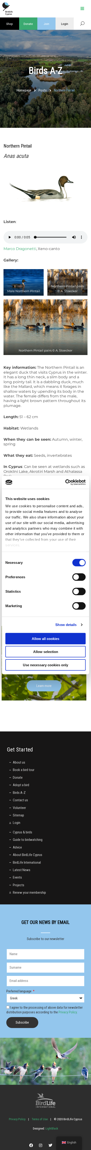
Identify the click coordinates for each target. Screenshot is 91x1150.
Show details (66, 625)
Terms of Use (40, 1119)
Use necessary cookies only (45, 665)
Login (64, 24)
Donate (28, 24)
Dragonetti (26, 249)
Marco (10, 249)
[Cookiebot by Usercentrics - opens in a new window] (65, 482)
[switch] (79, 577)
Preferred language (19, 991)
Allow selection (45, 652)
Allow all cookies (45, 638)
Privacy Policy (68, 1012)
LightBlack (51, 1128)
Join (46, 24)
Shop (9, 24)
